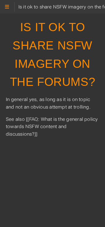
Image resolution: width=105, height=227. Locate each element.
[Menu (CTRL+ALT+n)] (7, 7)
